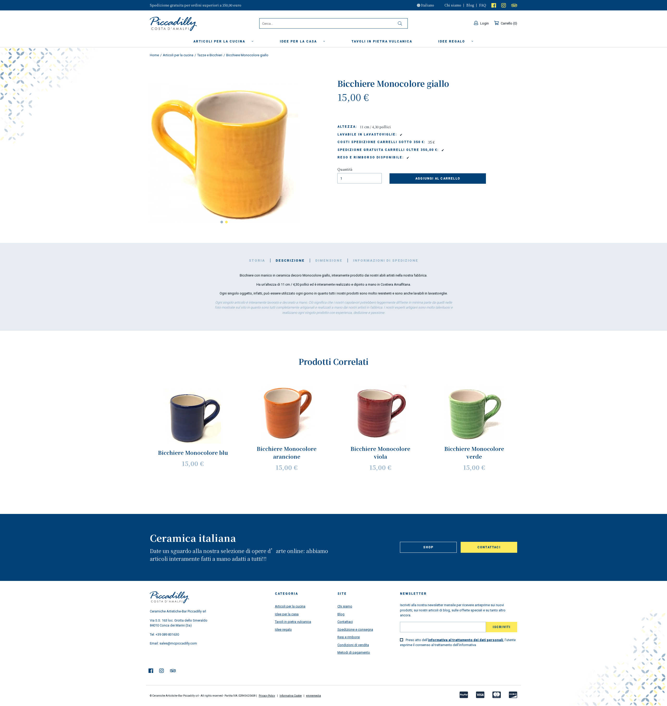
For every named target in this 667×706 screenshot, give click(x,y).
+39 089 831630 (167, 634)
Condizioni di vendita (353, 645)
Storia (257, 260)
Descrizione (290, 260)
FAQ (482, 5)
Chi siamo (452, 5)
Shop (428, 547)
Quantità (344, 169)
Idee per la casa (299, 41)
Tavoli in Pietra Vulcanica (381, 41)
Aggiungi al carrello (437, 178)
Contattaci (489, 547)
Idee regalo (283, 629)
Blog (470, 5)
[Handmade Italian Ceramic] (186, 24)
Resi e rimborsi (348, 637)
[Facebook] (493, 5)
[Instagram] (503, 5)
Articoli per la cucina (219, 41)
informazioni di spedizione (385, 260)
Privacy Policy (267, 695)
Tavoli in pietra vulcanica (293, 622)
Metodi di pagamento (353, 652)
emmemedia (313, 695)
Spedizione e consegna (355, 629)
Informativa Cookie (291, 695)
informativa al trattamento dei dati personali (465, 640)
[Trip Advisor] (514, 5)
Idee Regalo (452, 41)
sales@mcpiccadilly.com (178, 643)
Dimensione (328, 260)
